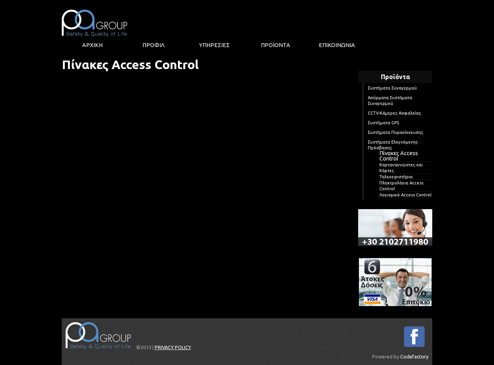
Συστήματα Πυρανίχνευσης (395, 132)
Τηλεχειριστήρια (396, 176)
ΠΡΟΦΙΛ (153, 45)
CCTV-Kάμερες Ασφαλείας (394, 113)
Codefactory (414, 356)
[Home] (94, 23)
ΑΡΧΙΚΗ (92, 45)
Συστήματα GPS (383, 122)
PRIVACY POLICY (173, 347)
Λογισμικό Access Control (405, 195)
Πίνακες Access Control (398, 156)
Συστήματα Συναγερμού (392, 88)
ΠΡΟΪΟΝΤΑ (275, 45)
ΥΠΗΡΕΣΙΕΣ (214, 45)
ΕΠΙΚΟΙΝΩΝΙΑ (337, 45)
